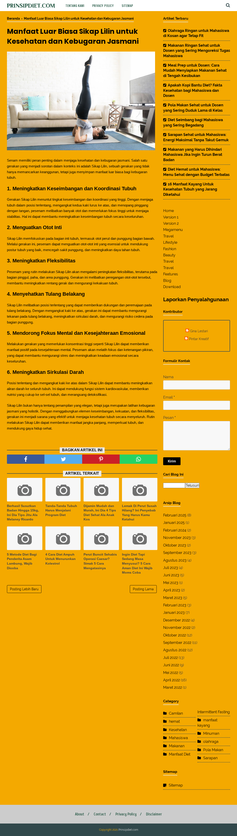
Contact (100, 814)
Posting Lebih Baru (24, 589)
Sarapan (210, 758)
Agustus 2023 (175, 560)
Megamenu (173, 229)
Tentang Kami (74, 5)
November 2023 (177, 537)
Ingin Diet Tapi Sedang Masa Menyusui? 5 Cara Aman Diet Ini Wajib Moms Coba (137, 563)
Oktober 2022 (174, 635)
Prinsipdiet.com (31, 5)
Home (168, 211)
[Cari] (228, 5)
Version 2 (171, 223)
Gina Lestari (199, 331)
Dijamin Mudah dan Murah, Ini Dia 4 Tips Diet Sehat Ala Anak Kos (100, 512)
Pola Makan (213, 750)
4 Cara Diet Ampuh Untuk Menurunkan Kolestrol (60, 559)
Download (172, 287)
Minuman (211, 733)
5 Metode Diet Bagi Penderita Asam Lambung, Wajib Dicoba (22, 561)
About (79, 814)
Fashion (169, 249)
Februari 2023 (174, 605)
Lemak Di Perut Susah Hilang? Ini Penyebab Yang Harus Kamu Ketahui (139, 512)
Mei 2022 (170, 672)
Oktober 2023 (174, 545)
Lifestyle (170, 242)
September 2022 (177, 642)
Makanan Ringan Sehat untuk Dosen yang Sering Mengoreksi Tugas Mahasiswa (196, 50)
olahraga (210, 741)
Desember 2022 (176, 620)
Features (170, 274)
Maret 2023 (172, 598)
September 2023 (177, 552)
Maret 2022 (172, 687)
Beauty (169, 255)
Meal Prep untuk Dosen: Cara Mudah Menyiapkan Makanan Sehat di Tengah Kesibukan (195, 70)
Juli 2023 (170, 568)
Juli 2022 (170, 657)
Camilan (176, 713)
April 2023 (171, 590)
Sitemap (127, 5)
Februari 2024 (174, 530)
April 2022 (171, 680)
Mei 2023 (170, 583)
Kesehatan (178, 730)
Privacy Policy (103, 5)
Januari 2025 (174, 522)
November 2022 (176, 627)
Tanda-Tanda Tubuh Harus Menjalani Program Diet (61, 510)
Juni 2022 (171, 665)
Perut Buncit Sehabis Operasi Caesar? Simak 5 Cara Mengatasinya (100, 561)
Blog (167, 280)
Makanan (176, 746)
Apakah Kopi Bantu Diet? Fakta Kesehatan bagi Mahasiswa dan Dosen (192, 90)
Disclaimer (154, 814)
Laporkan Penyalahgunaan (196, 299)
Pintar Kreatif (199, 339)
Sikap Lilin (99, 166)
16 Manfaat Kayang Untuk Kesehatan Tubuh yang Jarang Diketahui (190, 189)
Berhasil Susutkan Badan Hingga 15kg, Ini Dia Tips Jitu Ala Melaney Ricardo (23, 512)
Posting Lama (143, 589)
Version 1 (170, 217)
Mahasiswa (178, 738)
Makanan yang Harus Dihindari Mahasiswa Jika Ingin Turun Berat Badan (192, 154)
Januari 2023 (174, 612)
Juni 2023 (171, 575)
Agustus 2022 (174, 650)
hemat (174, 721)
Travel (168, 236)
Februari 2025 (174, 515)
